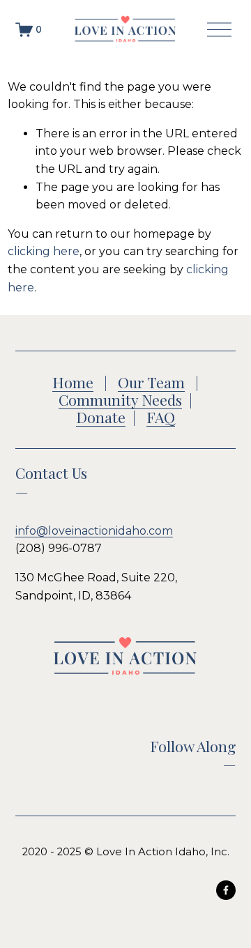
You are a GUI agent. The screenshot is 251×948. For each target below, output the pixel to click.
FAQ (160, 417)
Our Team (151, 382)
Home (72, 382)
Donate (101, 417)
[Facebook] (226, 890)
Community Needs (120, 399)
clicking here (43, 251)
